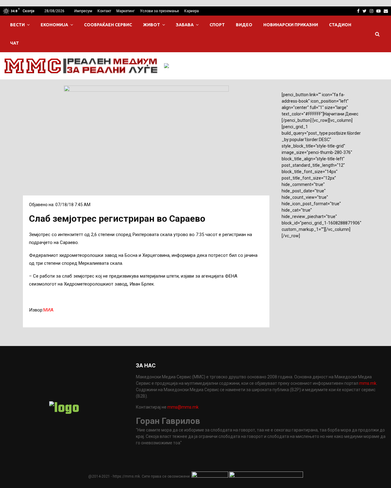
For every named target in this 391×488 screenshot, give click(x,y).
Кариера (191, 11)
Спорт (217, 24)
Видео (244, 24)
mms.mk (367, 383)
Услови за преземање (159, 11)
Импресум (83, 11)
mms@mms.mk (183, 407)
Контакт (104, 11)
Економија (54, 24)
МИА (48, 310)
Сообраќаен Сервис (108, 24)
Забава (185, 24)
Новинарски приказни (290, 24)
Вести (17, 24)
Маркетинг (125, 11)
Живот (151, 24)
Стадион (340, 24)
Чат (14, 43)
